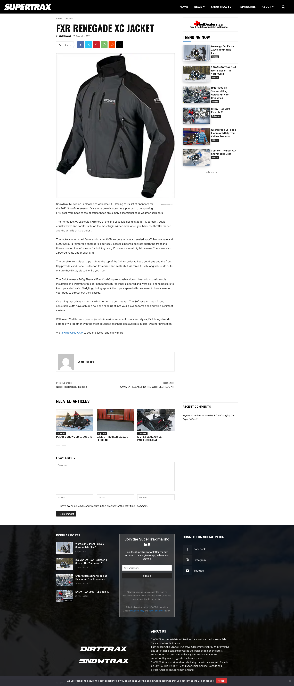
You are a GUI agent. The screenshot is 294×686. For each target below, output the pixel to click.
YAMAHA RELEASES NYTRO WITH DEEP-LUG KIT (147, 386)
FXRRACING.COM (72, 332)
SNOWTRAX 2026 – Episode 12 (92, 592)
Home (59, 18)
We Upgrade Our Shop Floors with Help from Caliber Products (223, 133)
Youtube (199, 570)
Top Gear (68, 18)
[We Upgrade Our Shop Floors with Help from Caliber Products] (196, 136)
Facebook (200, 549)
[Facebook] (80, 44)
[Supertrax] (30, 6)
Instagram (200, 560)
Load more (209, 172)
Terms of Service (157, 610)
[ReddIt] (112, 44)
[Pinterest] (96, 44)
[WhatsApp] (104, 44)
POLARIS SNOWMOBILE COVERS (74, 436)
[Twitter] (88, 44)
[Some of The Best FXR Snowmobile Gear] (196, 157)
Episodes (216, 116)
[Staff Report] (66, 362)
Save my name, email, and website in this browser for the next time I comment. (104, 505)
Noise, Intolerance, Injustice (71, 386)
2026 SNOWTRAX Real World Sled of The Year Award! (223, 70)
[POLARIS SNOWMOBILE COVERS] (74, 420)
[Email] (119, 44)
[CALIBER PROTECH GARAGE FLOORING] (115, 420)
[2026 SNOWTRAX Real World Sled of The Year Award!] (196, 74)
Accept (222, 680)
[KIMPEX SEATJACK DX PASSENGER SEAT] (156, 420)
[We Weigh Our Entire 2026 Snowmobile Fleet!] (196, 53)
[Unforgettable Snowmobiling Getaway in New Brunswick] (196, 94)
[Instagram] (187, 559)
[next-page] (64, 447)
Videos (215, 57)
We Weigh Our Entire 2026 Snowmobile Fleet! (222, 49)
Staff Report (65, 36)
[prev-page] (58, 447)
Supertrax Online (192, 415)
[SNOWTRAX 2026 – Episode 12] (196, 116)
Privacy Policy (137, 610)
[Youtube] (187, 570)
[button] (283, 7)
